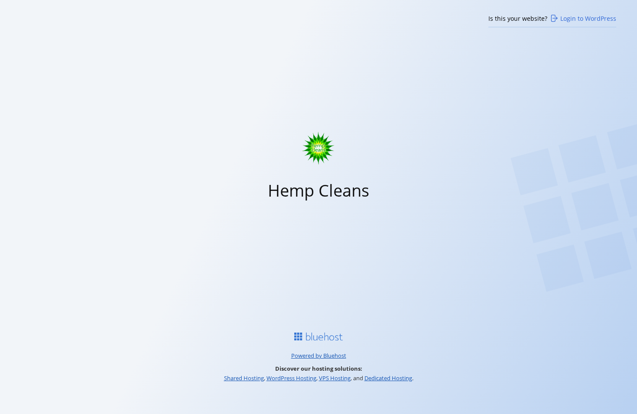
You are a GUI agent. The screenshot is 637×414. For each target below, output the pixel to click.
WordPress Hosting (291, 378)
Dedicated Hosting (388, 378)
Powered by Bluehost (318, 355)
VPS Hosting (335, 378)
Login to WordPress (588, 18)
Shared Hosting (244, 378)
